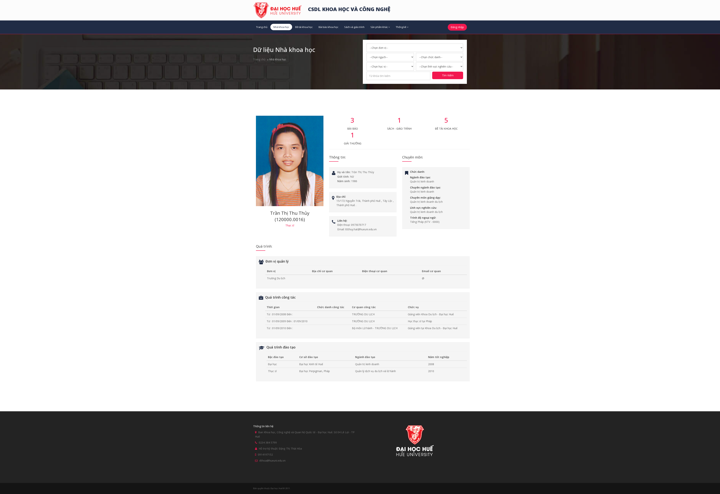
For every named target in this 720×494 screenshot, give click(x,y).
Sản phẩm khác (379, 27)
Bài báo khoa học (328, 27)
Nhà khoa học (281, 27)
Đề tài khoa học (304, 27)
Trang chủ (261, 27)
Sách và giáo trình (354, 27)
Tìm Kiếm (448, 75)
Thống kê (401, 27)
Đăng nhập (457, 27)
